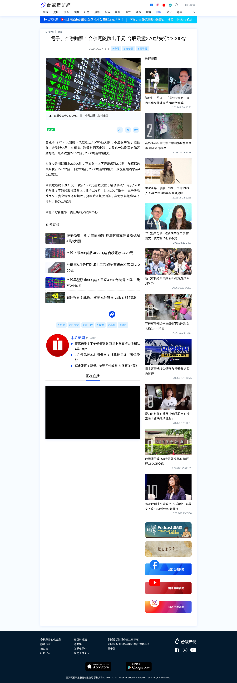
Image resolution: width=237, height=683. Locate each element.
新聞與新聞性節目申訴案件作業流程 (128, 644)
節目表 (44, 648)
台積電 (129, 48)
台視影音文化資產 (50, 639)
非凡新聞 (78, 338)
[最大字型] (136, 130)
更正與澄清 (80, 639)
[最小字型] (120, 130)
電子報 (111, 648)
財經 (60, 31)
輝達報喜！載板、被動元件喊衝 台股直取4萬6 (106, 366)
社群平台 (45, 653)
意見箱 (78, 644)
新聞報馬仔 (80, 648)
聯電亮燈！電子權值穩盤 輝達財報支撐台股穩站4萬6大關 (107, 346)
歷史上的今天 (81, 653)
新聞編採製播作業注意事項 (123, 639)
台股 (116, 48)
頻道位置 (45, 644)
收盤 (101, 325)
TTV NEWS (49, 31)
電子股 (143, 48)
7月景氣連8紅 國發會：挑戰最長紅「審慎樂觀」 (107, 357)
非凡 (112, 325)
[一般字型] (128, 130)
